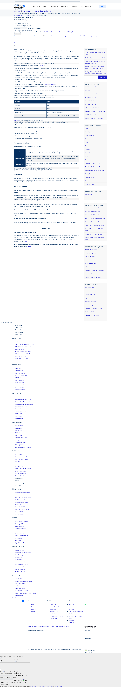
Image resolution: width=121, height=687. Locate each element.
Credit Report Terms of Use (51, 32)
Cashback (87, 149)
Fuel (86, 139)
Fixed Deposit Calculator (21, 502)
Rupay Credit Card (89, 298)
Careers (33, 607)
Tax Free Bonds (19, 531)
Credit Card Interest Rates (92, 315)
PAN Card (34, 151)
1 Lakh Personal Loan (21, 406)
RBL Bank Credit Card (90, 104)
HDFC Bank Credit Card (91, 87)
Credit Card (18, 368)
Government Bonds (20, 528)
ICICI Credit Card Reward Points (93, 215)
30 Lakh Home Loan (20, 471)
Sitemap (66, 626)
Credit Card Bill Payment (91, 312)
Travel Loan (18, 416)
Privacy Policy (71, 32)
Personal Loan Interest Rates (23, 399)
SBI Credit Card (19, 370)
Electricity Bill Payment (21, 571)
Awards (33, 611)
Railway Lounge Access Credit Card (94, 170)
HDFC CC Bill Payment (91, 249)
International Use (89, 177)
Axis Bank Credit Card (90, 97)
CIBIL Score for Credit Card (22, 354)
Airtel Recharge (19, 555)
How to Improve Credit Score (23, 351)
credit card (41, 65)
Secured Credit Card (90, 294)
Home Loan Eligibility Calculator (23, 468)
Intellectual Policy (59, 626)
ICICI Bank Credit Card (91, 94)
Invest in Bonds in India (21, 521)
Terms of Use (63, 32)
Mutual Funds (53, 618)
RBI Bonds (18, 540)
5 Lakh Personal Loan (21, 411)
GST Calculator (19, 511)
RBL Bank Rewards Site (50, 84)
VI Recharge (18, 559)
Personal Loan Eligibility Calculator (24, 404)
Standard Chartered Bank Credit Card (95, 111)
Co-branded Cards (90, 181)
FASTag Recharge (20, 569)
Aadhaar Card (41, 151)
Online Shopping (89, 135)
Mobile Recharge (19, 550)
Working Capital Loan (21, 437)
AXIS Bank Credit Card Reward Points (95, 218)
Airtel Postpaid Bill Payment (22, 562)
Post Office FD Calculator (22, 509)
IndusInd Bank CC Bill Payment (93, 267)
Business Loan (19, 425)
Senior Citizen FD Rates (21, 504)
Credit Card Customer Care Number (94, 319)
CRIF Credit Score (20, 361)
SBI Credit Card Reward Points (93, 211)
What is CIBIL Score (20, 579)
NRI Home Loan (19, 466)
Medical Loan (18, 413)
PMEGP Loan (18, 435)
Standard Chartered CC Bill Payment (94, 270)
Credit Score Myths (20, 586)
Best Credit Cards (89, 287)
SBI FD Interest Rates (21, 495)
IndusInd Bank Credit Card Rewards (94, 225)
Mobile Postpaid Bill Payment (23, 552)
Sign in (103, 6)
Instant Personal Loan (21, 397)
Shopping (87, 132)
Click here (16, 120)
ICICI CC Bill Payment (90, 256)
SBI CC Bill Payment (90, 253)
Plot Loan (17, 461)
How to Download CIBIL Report (23, 581)
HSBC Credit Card (20, 380)
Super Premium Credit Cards (92, 291)
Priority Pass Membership (92, 174)
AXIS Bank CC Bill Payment (92, 260)
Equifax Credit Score (20, 356)
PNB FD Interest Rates (21, 500)
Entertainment (89, 146)
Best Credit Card (19, 387)
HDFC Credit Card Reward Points (93, 208)
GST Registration (19, 445)
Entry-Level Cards (89, 184)
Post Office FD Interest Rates (23, 497)
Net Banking (72, 614)
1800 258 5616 (19, 11)
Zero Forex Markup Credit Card (93, 167)
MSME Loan (18, 430)
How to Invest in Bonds (21, 535)
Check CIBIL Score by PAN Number (24, 344)
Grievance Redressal (36, 614)
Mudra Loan (18, 428)
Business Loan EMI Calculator (23, 447)
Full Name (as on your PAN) (21, 675)
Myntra (87, 198)
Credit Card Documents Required (93, 308)
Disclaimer (51, 626)
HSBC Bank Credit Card (91, 115)
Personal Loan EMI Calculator (23, 402)
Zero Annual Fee (89, 160)
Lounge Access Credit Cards (92, 163)
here (26, 241)
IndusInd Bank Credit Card (92, 108)
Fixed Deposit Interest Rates (22, 492)
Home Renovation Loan (21, 459)
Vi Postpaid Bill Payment (21, 567)
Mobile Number (31, 28)
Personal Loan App (20, 409)
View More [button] (15, 598)
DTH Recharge (19, 595)
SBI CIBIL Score (19, 349)
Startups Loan (19, 440)
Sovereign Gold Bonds (21, 524)
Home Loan (18, 454)
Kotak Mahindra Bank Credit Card (94, 118)
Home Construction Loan (22, 464)
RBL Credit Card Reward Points (93, 222)
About (32, 604)
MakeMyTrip (88, 194)
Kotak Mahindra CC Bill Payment (93, 277)
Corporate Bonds (19, 526)
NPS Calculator (19, 514)
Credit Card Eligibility (90, 305)
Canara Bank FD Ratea (21, 507)
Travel (86, 128)
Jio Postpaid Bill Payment (22, 564)
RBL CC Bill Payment (90, 263)
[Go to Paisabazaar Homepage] (19, 6)
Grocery (87, 156)
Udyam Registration (20, 442)
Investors (30, 626)
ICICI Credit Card (19, 378)
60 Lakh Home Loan (20, 476)
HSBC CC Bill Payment (91, 274)
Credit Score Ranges (20, 588)
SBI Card (87, 90)
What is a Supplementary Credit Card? (95, 58)
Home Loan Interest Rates (22, 457)
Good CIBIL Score (20, 583)
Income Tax (72, 620)
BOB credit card (19, 385)
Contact (33, 609)
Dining (86, 142)
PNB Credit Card (19, 382)
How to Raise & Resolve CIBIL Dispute (25, 593)
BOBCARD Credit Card (91, 101)
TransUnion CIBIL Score (21, 358)
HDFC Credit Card (20, 373)
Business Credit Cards (91, 301)
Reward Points (89, 153)
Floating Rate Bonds (20, 533)
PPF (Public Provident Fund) (76, 611)
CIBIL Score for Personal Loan (23, 347)
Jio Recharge (18, 557)
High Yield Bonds (19, 543)
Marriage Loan (19, 418)
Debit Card (71, 604)
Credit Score (18, 342)
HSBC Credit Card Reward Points (93, 234)
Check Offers (17, 34)
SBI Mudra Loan (19, 433)
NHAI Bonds (18, 538)
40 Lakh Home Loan (20, 473)
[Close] (1, 654)
